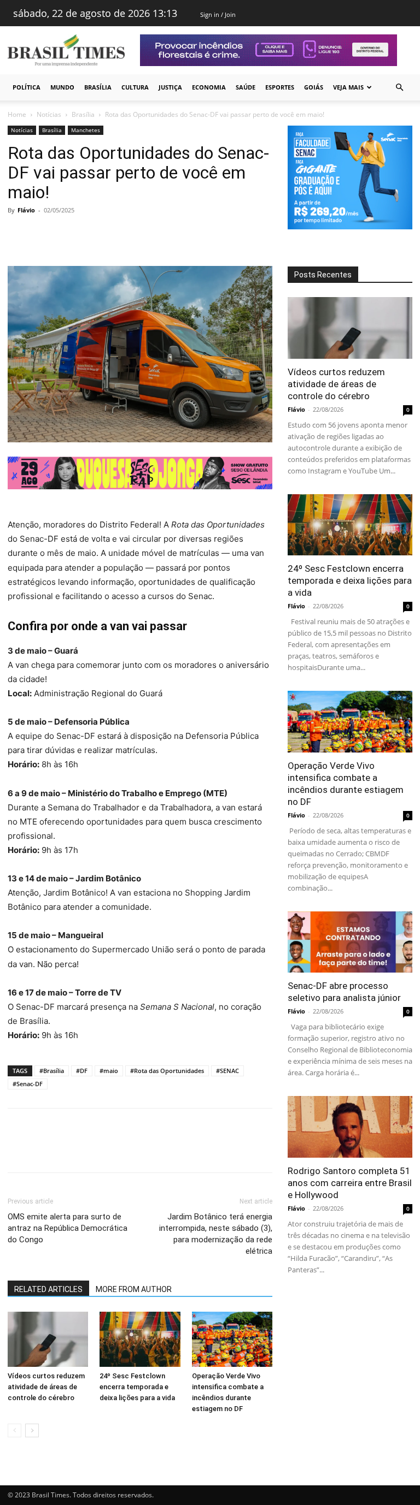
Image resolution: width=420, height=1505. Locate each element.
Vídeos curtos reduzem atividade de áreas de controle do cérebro (46, 1387)
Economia (209, 87)
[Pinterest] (69, 235)
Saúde (245, 87)
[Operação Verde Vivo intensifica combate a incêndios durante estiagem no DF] (232, 1339)
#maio (109, 1070)
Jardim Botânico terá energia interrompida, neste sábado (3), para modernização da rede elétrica (215, 1234)
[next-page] (32, 1430)
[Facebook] (19, 235)
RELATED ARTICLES (48, 1289)
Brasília (98, 87)
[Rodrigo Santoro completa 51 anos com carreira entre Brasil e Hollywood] (350, 1127)
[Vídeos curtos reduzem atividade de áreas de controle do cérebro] (48, 1339)
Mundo (62, 87)
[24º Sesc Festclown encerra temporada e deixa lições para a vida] (140, 1339)
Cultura (135, 87)
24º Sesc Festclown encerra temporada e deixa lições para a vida (137, 1387)
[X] (44, 235)
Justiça (170, 87)
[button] (399, 87)
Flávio (26, 210)
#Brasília (51, 1070)
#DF (82, 1070)
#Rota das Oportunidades (167, 1070)
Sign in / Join (218, 14)
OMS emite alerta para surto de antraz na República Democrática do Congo (67, 1228)
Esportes (279, 87)
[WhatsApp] (94, 235)
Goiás (313, 87)
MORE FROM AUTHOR (134, 1289)
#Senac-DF (28, 1084)
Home (17, 114)
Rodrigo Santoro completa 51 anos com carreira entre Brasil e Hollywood (350, 1182)
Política (26, 87)
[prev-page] (14, 1430)
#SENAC (227, 1070)
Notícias (49, 114)
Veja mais (348, 87)
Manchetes (85, 130)
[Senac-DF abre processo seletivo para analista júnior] (350, 942)
